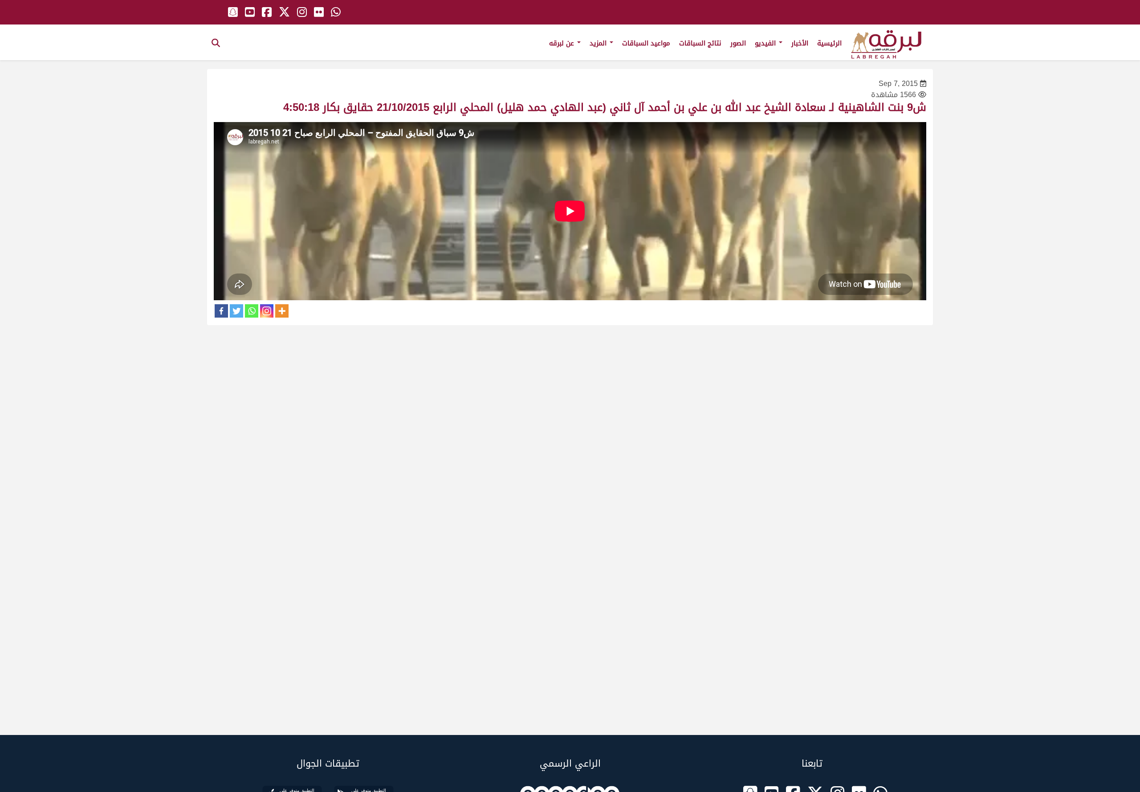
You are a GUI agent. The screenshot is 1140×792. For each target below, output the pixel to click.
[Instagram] (266, 311)
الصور (738, 43)
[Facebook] (221, 311)
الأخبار (799, 43)
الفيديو (766, 43)
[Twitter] (236, 311)
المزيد (599, 43)
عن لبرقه (562, 43)
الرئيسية (829, 43)
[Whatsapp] (251, 311)
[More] (282, 311)
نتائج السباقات (700, 43)
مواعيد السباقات (646, 43)
